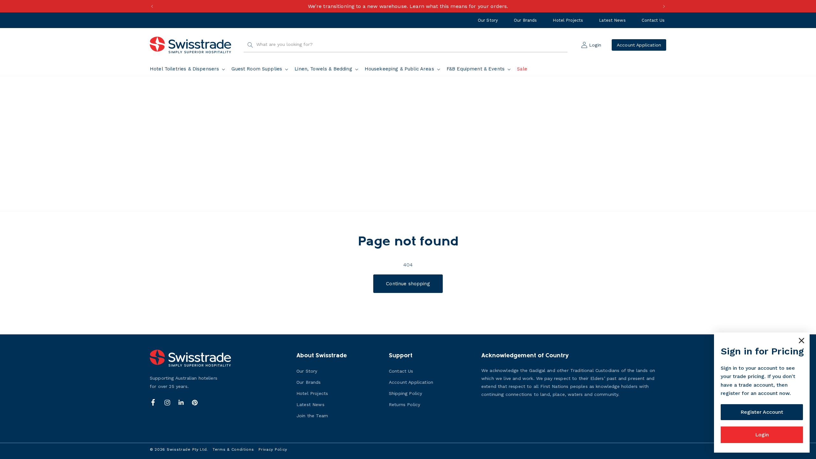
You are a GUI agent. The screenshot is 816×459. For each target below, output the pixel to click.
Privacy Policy (273, 449)
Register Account (761, 412)
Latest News (612, 20)
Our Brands (525, 20)
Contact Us (653, 20)
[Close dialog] (801, 340)
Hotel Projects (568, 20)
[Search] (250, 45)
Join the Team (312, 415)
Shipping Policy (405, 393)
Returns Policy (404, 404)
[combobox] (406, 45)
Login (762, 435)
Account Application (639, 44)
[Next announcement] (664, 6)
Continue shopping (408, 284)
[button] (189, 69)
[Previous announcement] (152, 6)
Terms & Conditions (233, 449)
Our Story (488, 20)
